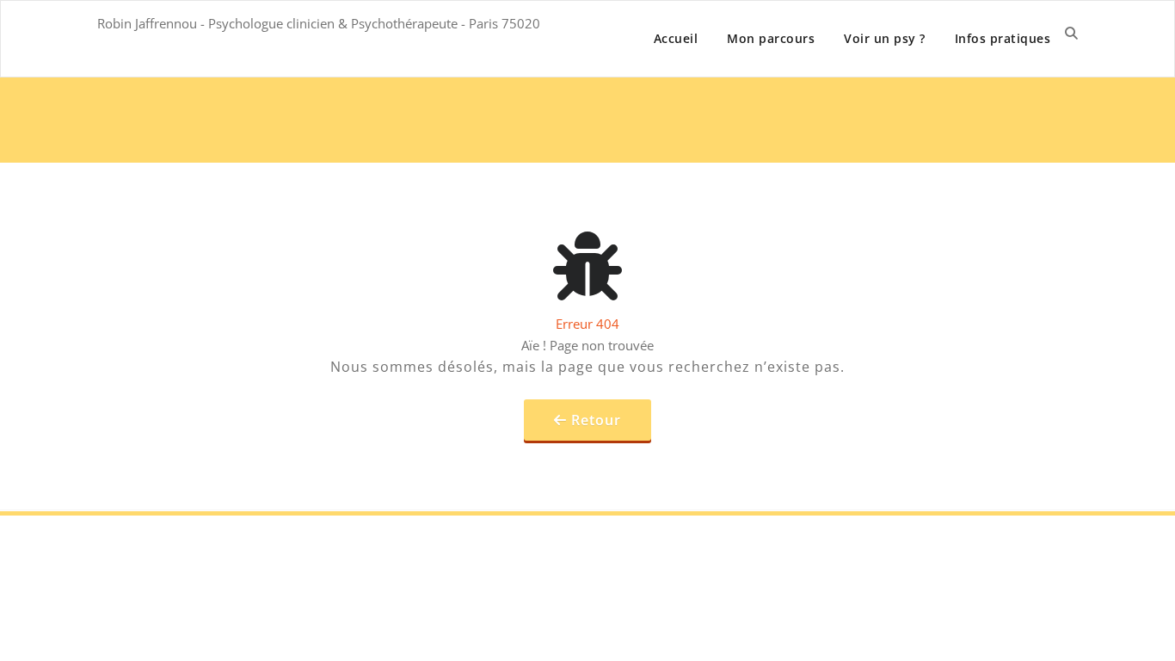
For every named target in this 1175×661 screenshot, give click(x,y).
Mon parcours (771, 38)
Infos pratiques (1003, 38)
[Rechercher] (1071, 32)
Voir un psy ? (885, 38)
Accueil (676, 38)
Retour (596, 420)
